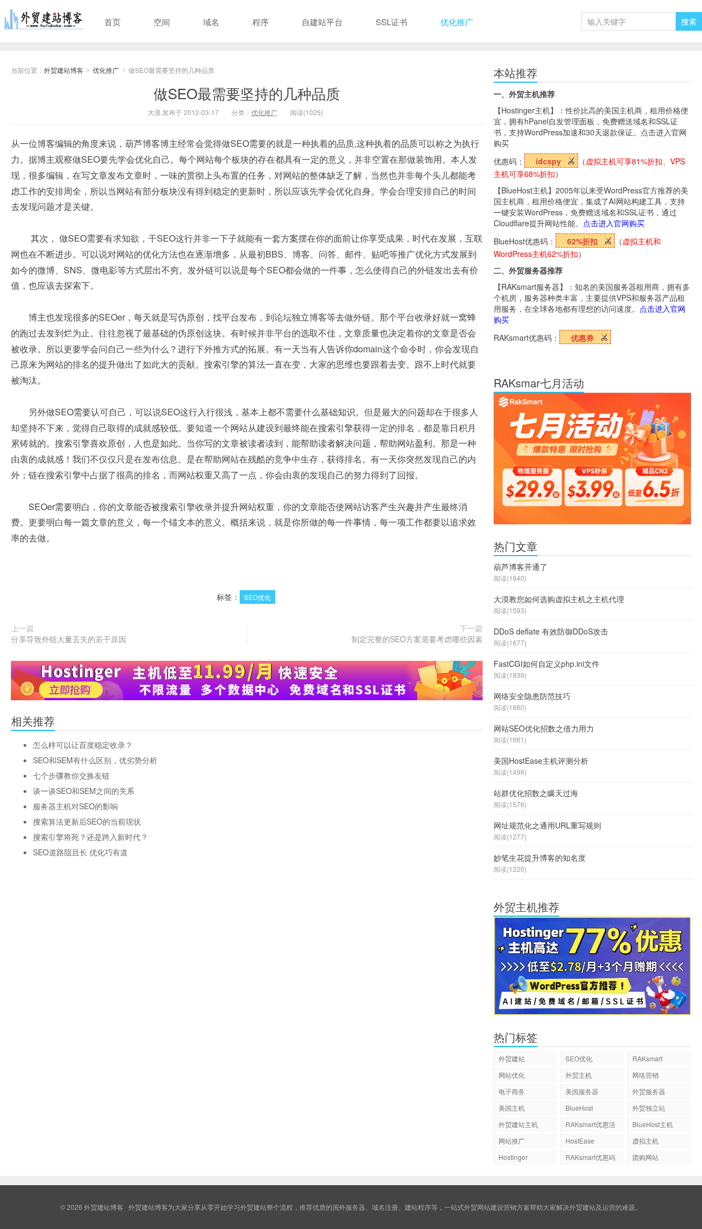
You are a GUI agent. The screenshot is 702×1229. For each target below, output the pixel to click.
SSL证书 (391, 21)
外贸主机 (578, 1074)
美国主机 (512, 1107)
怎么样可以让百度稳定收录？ (83, 744)
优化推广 (456, 21)
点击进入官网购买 (613, 223)
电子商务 (512, 1091)
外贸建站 (512, 1058)
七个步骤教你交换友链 (71, 775)
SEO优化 (257, 597)
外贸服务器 (648, 1091)
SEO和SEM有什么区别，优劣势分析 (95, 759)
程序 (260, 21)
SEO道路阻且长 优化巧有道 (80, 852)
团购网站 (645, 1157)
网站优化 (512, 1074)
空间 (162, 21)
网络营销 (645, 1074)
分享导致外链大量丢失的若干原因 (68, 638)
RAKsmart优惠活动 (590, 1125)
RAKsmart (647, 1058)
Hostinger (513, 1157)
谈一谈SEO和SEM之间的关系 (83, 790)
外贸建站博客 (44, 21)
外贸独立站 (648, 1107)
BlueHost (579, 1107)
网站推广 (512, 1140)
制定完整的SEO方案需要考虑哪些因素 (417, 638)
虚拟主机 (645, 1140)
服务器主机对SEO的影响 (75, 806)
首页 (112, 21)
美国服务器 (581, 1091)
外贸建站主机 (518, 1124)
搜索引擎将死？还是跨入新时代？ (90, 836)
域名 (211, 21)
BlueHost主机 (652, 1124)
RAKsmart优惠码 (590, 1157)
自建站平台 (322, 21)
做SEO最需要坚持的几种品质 (247, 93)
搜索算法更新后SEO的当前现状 (87, 821)
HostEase (580, 1140)
